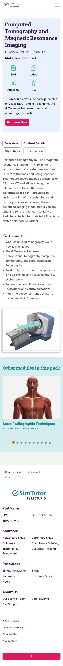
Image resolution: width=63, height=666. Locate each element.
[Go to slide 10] (50, 443)
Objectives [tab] (12, 151)
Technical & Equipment (10, 551)
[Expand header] (58, 5)
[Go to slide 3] (21, 443)
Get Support (11, 604)
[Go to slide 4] (26, 443)
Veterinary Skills (42, 537)
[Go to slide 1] (13, 442)
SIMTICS (8, 515)
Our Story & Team (14, 598)
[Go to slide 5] (30, 443)
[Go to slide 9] (46, 443)
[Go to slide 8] (42, 443)
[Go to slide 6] (34, 443)
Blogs (35, 570)
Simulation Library (15, 570)
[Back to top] (31, 656)
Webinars (9, 576)
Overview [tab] (11, 143)
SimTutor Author (42, 515)
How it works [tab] (35, 151)
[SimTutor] (12, 5)
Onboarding (10, 543)
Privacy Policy (10, 641)
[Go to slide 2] (17, 443)
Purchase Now (17, 122)
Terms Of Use (10, 634)
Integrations (11, 520)
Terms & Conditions (13, 627)
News (6, 581)
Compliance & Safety (45, 543)
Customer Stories (43, 576)
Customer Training (44, 548)
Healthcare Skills (14, 537)
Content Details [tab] (35, 143)
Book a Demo (40, 598)
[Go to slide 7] (38, 443)
